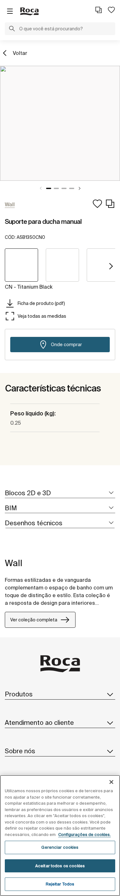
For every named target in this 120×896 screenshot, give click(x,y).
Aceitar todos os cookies (60, 865)
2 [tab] (56, 188)
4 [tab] (71, 188)
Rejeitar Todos (60, 884)
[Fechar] (111, 782)
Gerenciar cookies (59, 847)
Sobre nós (20, 751)
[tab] (60, 493)
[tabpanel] (60, 123)
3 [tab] (64, 188)
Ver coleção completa (33, 619)
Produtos (19, 694)
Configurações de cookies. (84, 834)
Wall (13, 563)
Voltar (20, 53)
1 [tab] (48, 188)
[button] (12, 29)
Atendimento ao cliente (39, 722)
